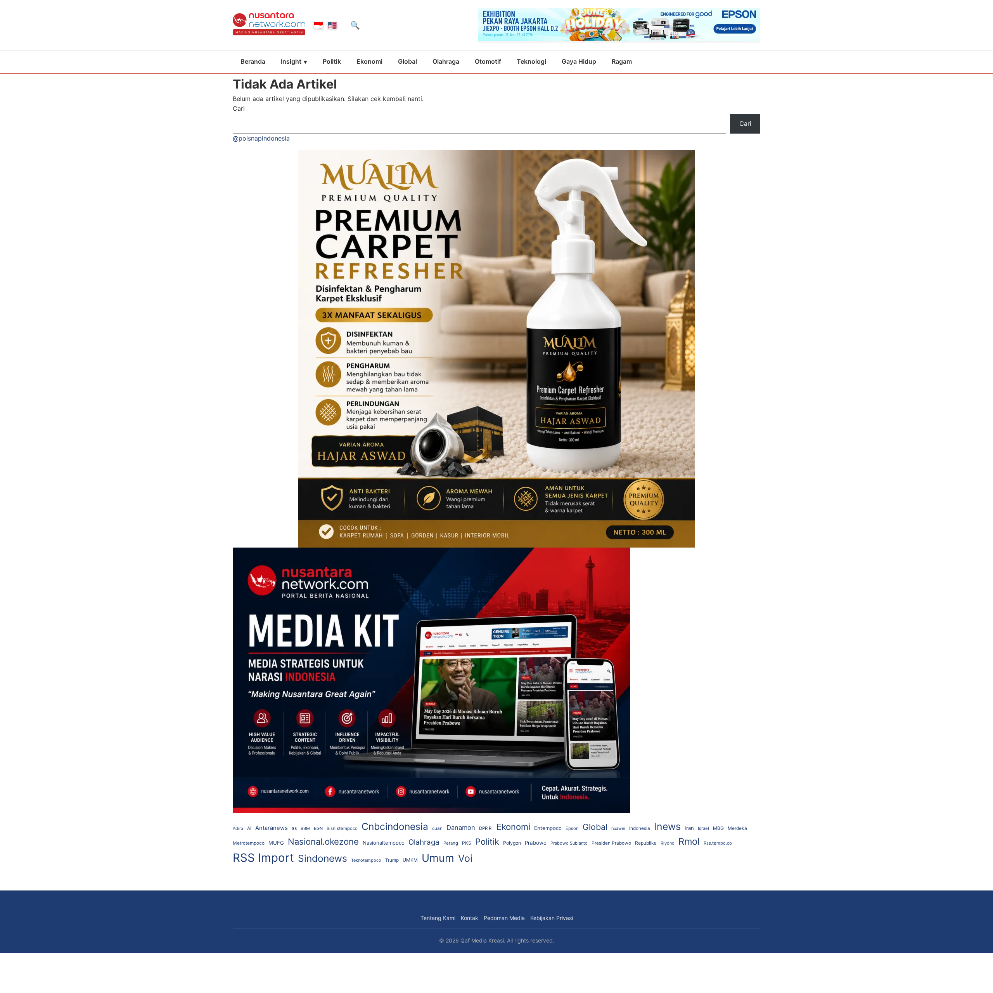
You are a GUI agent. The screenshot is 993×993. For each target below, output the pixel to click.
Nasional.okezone (323, 841)
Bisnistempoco (342, 828)
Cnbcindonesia (395, 826)
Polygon (512, 843)
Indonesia (639, 828)
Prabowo (536, 843)
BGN (318, 828)
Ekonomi (369, 61)
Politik (332, 61)
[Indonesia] (318, 25)
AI (249, 828)
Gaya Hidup (579, 61)
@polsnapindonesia (261, 138)
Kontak (469, 918)
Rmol (689, 841)
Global (407, 61)
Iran (689, 828)
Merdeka (737, 828)
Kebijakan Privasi (551, 918)
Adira (238, 828)
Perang (450, 843)
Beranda (252, 61)
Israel (703, 828)
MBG (718, 828)
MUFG (276, 843)
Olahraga (445, 61)
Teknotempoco (366, 860)
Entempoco (548, 828)
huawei (618, 828)
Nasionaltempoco (384, 843)
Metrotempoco (249, 843)
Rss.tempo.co (718, 843)
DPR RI (486, 828)
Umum (438, 858)
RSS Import (263, 857)
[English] (332, 25)
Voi (465, 858)
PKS (466, 843)
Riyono (668, 843)
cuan (437, 828)
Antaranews (271, 827)
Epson (572, 828)
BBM (305, 828)
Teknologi (531, 61)
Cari (239, 108)
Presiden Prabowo (611, 843)
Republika (646, 843)
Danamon (460, 827)
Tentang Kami (437, 918)
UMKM (410, 860)
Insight (291, 61)
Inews (667, 826)
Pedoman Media (504, 918)
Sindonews (322, 858)
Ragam (622, 61)
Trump (392, 860)
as (294, 828)
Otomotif (488, 61)
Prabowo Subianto (569, 843)
